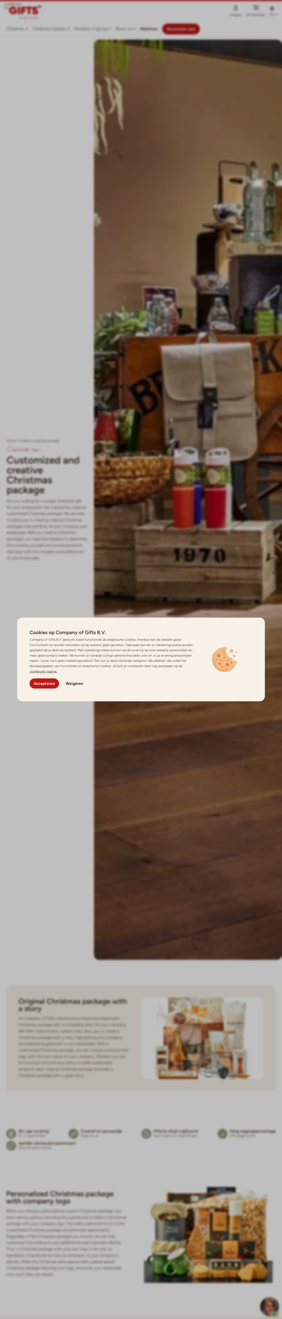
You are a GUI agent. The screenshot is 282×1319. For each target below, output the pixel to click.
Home (11, 441)
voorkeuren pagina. (43, 671)
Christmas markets (49, 28)
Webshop (148, 28)
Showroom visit (181, 29)
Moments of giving (90, 28)
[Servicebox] (269, 1306)
